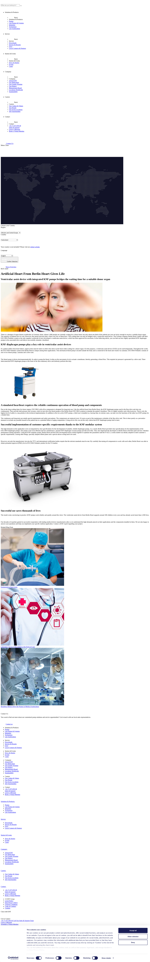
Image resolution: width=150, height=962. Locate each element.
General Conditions (11, 904)
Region (3, 227)
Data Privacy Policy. (37, 950)
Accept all (133, 930)
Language (4, 250)
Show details (106, 958)
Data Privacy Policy (11, 903)
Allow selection (133, 936)
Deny (133, 942)
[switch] (59, 958)
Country (3, 234)
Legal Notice (9, 901)
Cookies (7, 908)
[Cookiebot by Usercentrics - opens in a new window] (13, 958)
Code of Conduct (10, 906)
